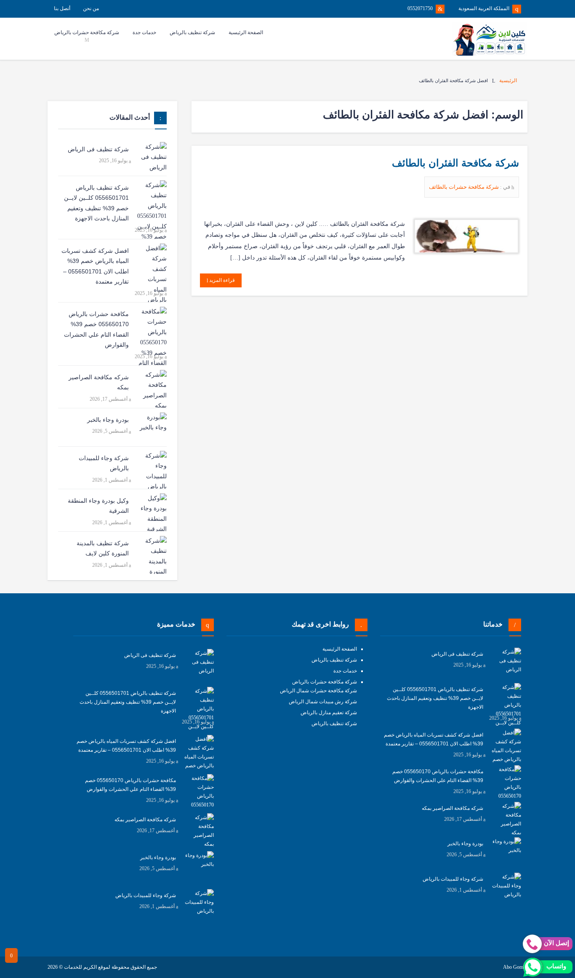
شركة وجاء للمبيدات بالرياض (104, 463)
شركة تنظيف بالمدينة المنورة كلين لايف (103, 548)
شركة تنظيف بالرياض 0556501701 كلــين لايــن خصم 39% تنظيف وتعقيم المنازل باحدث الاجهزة (96, 203)
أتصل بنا (62, 8)
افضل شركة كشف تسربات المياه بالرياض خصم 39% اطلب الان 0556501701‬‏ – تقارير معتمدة (95, 266)
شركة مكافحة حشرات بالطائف (464, 187)
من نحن (91, 8)
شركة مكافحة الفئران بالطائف (455, 163)
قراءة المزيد (221, 280)
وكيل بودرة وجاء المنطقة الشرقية (98, 505)
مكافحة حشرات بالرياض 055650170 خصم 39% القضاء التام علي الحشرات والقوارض (96, 329)
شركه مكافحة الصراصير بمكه (99, 382)
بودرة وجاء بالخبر (108, 419)
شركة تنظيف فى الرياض (98, 149)
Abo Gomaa (515, 967)
